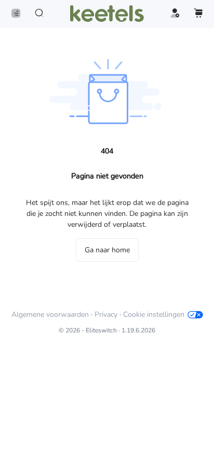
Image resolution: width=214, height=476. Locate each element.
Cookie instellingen (153, 314)
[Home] (107, 13)
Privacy (106, 314)
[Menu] (15, 13)
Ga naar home (107, 250)
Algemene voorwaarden (50, 314)
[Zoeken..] (39, 13)
